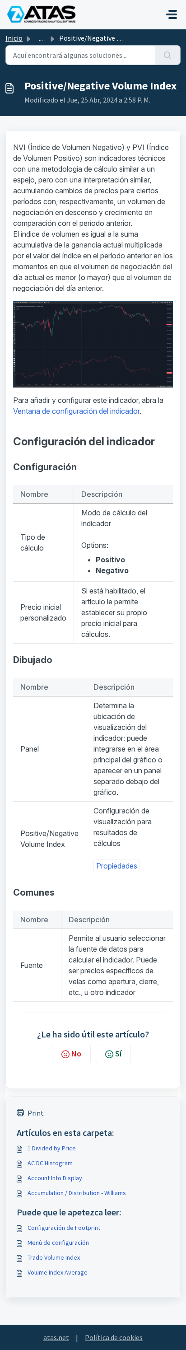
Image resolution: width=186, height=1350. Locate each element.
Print (36, 1112)
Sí (118, 1053)
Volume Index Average (58, 1272)
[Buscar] (168, 55)
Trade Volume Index (54, 1257)
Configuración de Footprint (64, 1228)
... (41, 37)
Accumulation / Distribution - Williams (77, 1193)
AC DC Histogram (50, 1163)
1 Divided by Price (52, 1148)
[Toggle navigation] (172, 14)
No (76, 1053)
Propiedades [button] (116, 865)
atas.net (56, 1337)
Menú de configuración (58, 1242)
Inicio (14, 37)
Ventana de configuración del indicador (76, 411)
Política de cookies (114, 1337)
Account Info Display (55, 1178)
